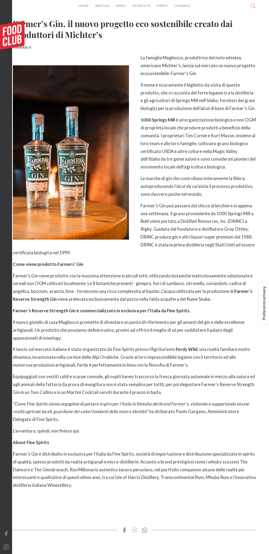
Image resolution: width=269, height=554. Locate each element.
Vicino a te (141, 6)
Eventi (162, 6)
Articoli (102, 6)
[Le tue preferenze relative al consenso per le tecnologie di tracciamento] (264, 303)
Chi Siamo (182, 6)
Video (121, 6)
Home (84, 6)
